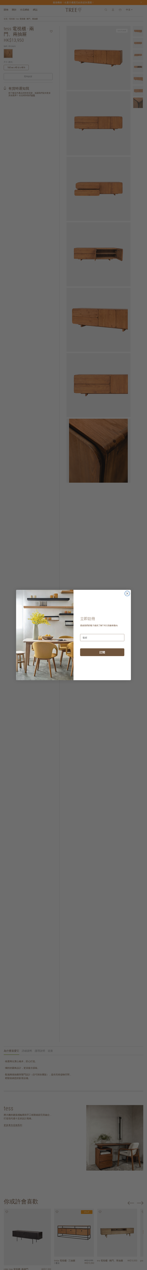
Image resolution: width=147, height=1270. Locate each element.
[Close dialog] (127, 593)
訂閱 (102, 652)
